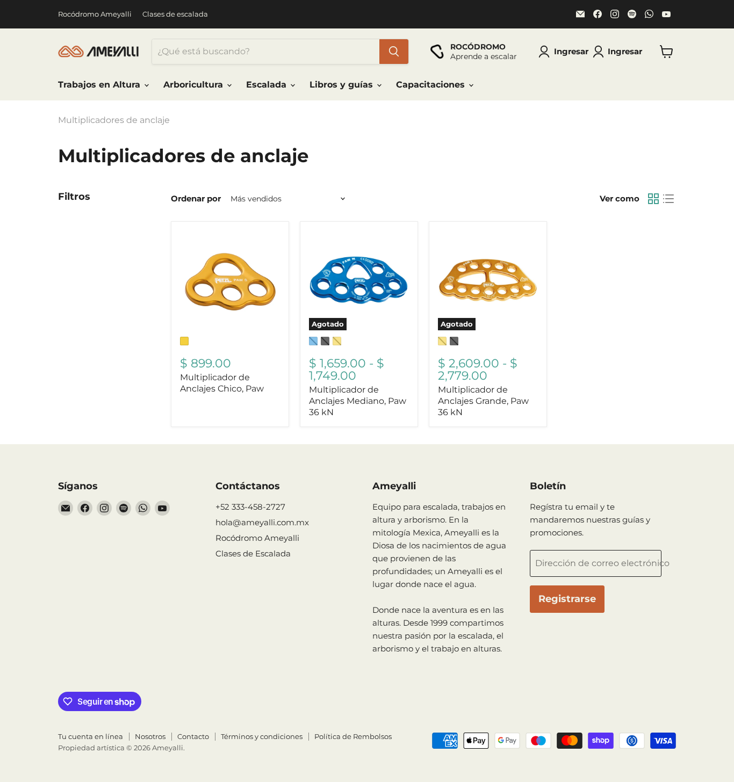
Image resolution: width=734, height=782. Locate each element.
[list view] (668, 198)
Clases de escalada (175, 14)
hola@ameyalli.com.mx (262, 522)
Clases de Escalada (253, 553)
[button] (619, 51)
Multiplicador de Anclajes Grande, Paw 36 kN (483, 401)
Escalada (267, 84)
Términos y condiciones (262, 736)
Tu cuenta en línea (90, 736)
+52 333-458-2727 (250, 507)
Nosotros (150, 736)
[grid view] (653, 198)
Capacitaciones (431, 84)
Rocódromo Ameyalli (95, 14)
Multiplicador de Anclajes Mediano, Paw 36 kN (357, 401)
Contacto (193, 736)
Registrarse (567, 599)
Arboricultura (194, 84)
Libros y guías (343, 84)
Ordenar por (196, 198)
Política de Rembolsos (353, 736)
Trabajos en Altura (100, 84)
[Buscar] (393, 51)
